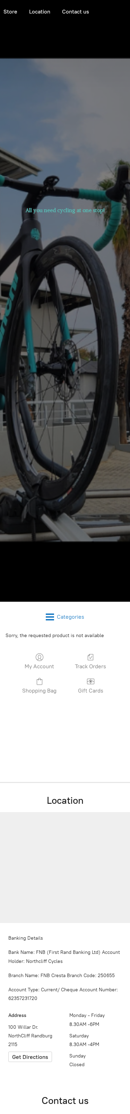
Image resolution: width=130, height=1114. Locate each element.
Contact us (75, 11)
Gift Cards (90, 690)
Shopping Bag (39, 690)
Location (39, 11)
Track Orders (90, 666)
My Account (39, 666)
